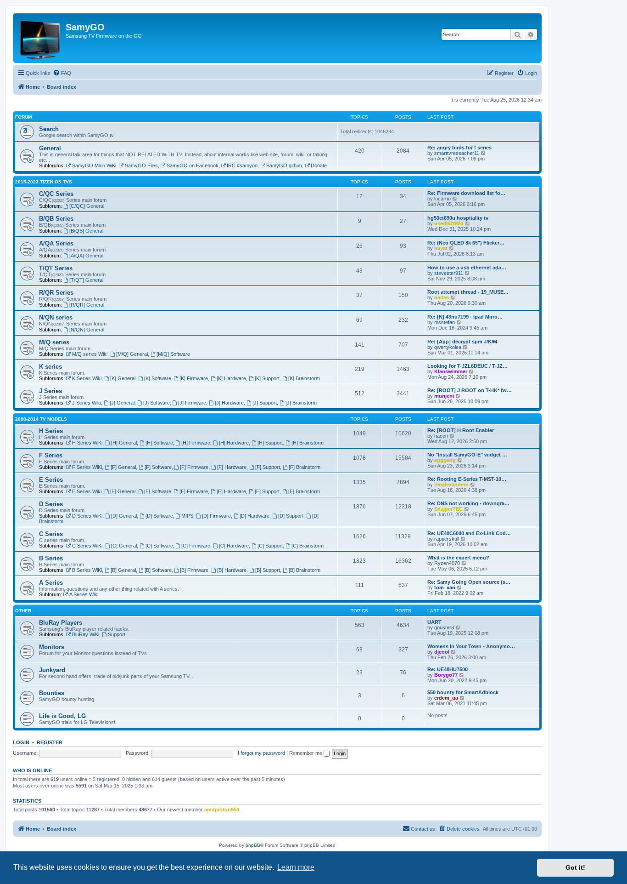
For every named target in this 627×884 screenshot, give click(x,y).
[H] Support (270, 442)
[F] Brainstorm (304, 467)
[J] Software (156, 402)
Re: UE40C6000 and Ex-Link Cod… (469, 533)
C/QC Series (56, 193)
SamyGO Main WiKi (94, 165)
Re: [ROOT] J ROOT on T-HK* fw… (469, 390)
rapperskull (446, 539)
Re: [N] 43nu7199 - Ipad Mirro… (465, 316)
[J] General (122, 402)
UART (434, 622)
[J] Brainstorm (301, 402)
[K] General (122, 378)
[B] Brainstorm (304, 570)
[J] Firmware (192, 402)
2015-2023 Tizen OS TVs (43, 181)
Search (49, 128)
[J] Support (264, 402)
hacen (441, 436)
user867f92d (449, 223)
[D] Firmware (216, 516)
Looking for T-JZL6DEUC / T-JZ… (467, 366)
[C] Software (159, 545)
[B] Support (267, 570)
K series (50, 366)
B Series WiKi (87, 570)
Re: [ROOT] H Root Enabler (460, 430)
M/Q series (54, 342)
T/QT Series (56, 268)
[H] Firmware (195, 442)
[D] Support (290, 516)
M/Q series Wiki (89, 354)
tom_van (444, 587)
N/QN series (56, 317)
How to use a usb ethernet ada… (466, 267)
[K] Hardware (231, 378)
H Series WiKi (87, 442)
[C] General (124, 545)
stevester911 (448, 273)
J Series (50, 391)
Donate (319, 165)
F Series (50, 455)
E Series (51, 479)
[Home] (40, 38)
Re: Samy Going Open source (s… (468, 582)
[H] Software (159, 442)
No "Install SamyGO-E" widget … (467, 454)
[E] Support (267, 491)
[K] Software (157, 378)
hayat (441, 248)
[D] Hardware (254, 516)
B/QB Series (56, 218)
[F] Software (158, 467)
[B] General (123, 570)
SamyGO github (284, 165)
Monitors (51, 647)
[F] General (123, 467)
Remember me (306, 753)
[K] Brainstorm (304, 378)
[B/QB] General (86, 231)
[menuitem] (62, 73)
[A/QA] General (86, 255)
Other (23, 610)
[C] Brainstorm (307, 545)
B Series (51, 558)
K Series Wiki (86, 378)
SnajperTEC (448, 509)
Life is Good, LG (62, 716)
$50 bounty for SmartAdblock (462, 692)
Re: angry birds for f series (459, 147)
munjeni (444, 396)
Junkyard (52, 670)
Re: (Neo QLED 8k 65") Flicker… (465, 242)
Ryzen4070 (447, 563)
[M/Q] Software (173, 354)
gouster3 (444, 627)
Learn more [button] (295, 867)
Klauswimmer (450, 371)
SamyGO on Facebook (192, 165)
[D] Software (159, 516)
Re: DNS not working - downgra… (468, 503)
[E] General (122, 491)
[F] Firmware (194, 467)
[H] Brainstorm (307, 442)
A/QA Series (56, 243)
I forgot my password (261, 753)
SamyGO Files (141, 165)
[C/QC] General (86, 206)
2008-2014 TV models (41, 419)
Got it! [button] (575, 867)
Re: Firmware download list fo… (466, 193)
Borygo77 (446, 675)
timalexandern (451, 484)
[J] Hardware (229, 402)
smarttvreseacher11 (456, 153)
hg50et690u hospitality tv (457, 218)
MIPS (187, 516)
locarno (442, 198)
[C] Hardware (234, 545)
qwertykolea (447, 347)
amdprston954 (221, 809)
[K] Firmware (193, 378)
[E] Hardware (231, 491)
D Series (51, 504)
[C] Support (270, 545)
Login (21, 742)
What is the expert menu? (458, 557)
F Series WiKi (87, 467)
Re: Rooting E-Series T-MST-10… (466, 479)
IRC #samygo (242, 165)
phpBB (253, 845)
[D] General (124, 516)
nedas (441, 297)
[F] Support (267, 467)
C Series (51, 533)
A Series (51, 582)
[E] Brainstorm (304, 491)
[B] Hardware (231, 570)
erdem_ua (446, 698)
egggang (445, 460)
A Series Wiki (83, 594)
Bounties (51, 693)
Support (116, 634)
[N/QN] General (86, 329)
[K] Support (267, 378)
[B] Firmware (194, 570)
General (50, 148)
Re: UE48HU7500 (447, 669)
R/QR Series (56, 292)
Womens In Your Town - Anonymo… (471, 646)
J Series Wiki (86, 402)
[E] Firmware (193, 491)
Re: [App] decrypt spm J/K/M (462, 341)
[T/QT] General (86, 280)
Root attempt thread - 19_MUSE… (468, 292)
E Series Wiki (86, 491)
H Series (51, 431)
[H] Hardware (234, 442)
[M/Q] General (132, 354)
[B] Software (158, 570)
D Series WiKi (87, 516)
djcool (441, 652)
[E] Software (157, 491)
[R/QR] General (86, 305)
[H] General (124, 442)
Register (49, 742)
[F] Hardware (231, 467)
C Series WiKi (87, 545)
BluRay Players (60, 622)
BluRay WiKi (85, 634)
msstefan (444, 322)
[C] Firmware (195, 545)
